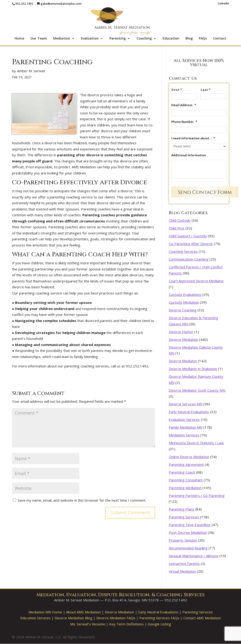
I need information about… (193, 138)
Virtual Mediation (182, 571)
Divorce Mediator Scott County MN (197, 390)
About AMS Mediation (83, 612)
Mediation (61, 38)
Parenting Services (184, 517)
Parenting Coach (182, 472)
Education (171, 38)
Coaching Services (183, 251)
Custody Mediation (184, 302)
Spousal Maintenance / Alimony (193, 555)
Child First (177, 228)
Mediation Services (184, 435)
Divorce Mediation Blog (73, 618)
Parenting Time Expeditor (190, 524)
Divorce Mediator (183, 360)
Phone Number (184, 122)
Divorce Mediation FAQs (115, 618)
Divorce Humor (181, 331)
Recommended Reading (188, 548)
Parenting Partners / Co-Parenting (197, 495)
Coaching (144, 38)
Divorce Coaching (183, 310)
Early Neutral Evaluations (189, 411)
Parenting (117, 38)
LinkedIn (223, 3)
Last (206, 90)
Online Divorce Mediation (189, 456)
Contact (219, 38)
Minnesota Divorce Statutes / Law (196, 442)
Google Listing (159, 624)
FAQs (203, 38)
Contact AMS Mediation (202, 618)
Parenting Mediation (185, 487)
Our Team (38, 38)
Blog (189, 38)
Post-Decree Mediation (188, 532)
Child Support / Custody (188, 235)
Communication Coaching (189, 259)
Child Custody (180, 220)
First (177, 90)
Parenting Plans (181, 509)
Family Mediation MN (185, 427)
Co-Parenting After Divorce (191, 243)
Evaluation (90, 38)
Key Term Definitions (126, 624)
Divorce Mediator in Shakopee (193, 368)
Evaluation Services (184, 419)
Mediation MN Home (45, 612)
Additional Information (188, 155)
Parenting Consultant (186, 480)
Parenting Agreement (186, 464)
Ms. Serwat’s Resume (87, 624)
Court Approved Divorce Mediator (196, 280)
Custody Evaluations (185, 294)
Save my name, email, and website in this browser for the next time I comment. (82, 500)
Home (19, 38)
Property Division (183, 540)
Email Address (183, 105)
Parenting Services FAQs (159, 618)
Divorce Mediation (183, 339)
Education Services (35, 618)
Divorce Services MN (185, 404)
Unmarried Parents (184, 563)
